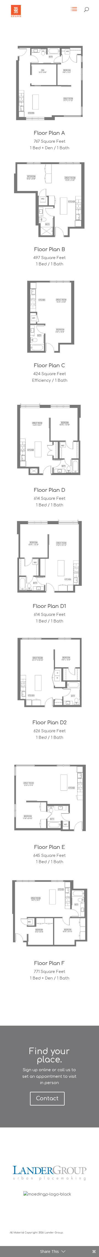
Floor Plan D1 (49, 606)
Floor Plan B (49, 249)
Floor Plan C (49, 365)
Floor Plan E (49, 847)
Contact (47, 1098)
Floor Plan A (49, 133)
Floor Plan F (49, 963)
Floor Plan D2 (50, 722)
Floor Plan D (49, 490)
